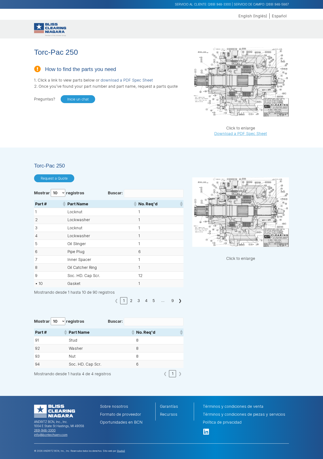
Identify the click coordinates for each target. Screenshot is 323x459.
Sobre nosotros (114, 406)
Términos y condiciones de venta (233, 406)
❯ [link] (180, 300)
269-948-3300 (45, 430)
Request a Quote (54, 178)
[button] (64, 204)
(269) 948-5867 (277, 4)
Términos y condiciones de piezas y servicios (244, 414)
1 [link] (124, 300)
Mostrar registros (59, 193)
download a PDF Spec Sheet (127, 80)
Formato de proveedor (121, 414)
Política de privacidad (222, 422)
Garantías (169, 406)
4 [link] (146, 300)
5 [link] (153, 300)
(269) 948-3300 (219, 4)
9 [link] (172, 300)
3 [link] (138, 300)
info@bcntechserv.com (50, 435)
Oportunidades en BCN (121, 422)
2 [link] (131, 300)
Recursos (168, 414)
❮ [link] (116, 300)
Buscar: (115, 193)
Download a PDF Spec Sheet (240, 133)
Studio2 (121, 451)
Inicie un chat (78, 99)
